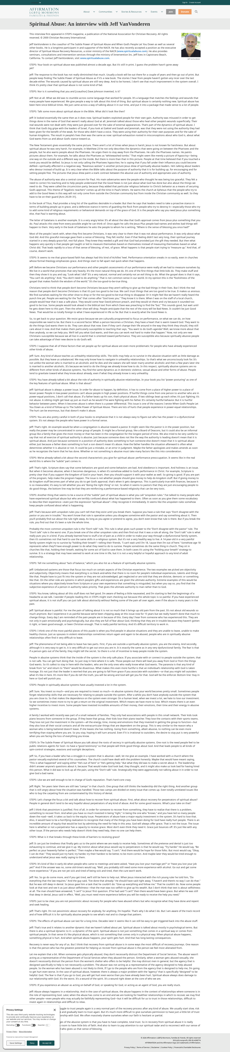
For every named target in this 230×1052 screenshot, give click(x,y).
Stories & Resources (131, 11)
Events (154, 11)
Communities (105, 11)
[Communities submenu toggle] (116, 12)
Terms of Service (143, 1047)
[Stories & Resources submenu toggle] (146, 12)
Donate (185, 11)
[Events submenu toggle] (162, 12)
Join (171, 11)
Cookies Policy (166, 1047)
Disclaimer (155, 1047)
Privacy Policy (129, 1047)
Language (34, 2)
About (86, 11)
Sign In (184, 2)
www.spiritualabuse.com (132, 51)
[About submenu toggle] (94, 12)
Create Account (195, 2)
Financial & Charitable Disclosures (187, 1047)
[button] (40, 2)
